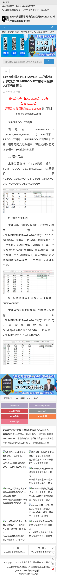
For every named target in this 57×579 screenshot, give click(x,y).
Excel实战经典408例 (11, 10)
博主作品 (45, 10)
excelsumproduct (42, 405)
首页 (4, 32)
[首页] (53, 548)
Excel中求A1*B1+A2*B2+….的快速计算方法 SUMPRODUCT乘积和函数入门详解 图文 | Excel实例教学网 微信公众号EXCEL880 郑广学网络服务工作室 (28, 438)
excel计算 (42, 416)
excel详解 (14, 422)
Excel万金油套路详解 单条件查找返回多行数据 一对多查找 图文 (15, 503)
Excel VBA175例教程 (25, 6)
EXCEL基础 (13, 32)
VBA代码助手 (8, 6)
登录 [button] (8, 2)
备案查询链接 (34, 570)
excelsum (14, 405)
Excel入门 (42, 411)
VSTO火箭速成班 (31, 10)
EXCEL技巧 (26, 32)
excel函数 (14, 416)
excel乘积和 (14, 411)
